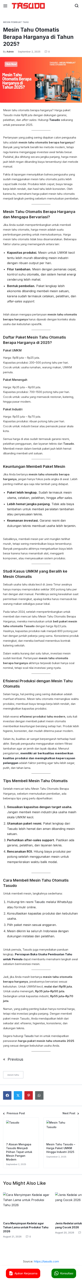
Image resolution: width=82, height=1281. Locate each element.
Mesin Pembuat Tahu (16, 22)
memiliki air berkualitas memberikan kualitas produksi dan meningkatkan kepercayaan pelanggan (39, 758)
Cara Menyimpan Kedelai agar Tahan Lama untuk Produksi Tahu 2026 (25, 1227)
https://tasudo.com (46, 1261)
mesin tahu (13, 1075)
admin (10, 51)
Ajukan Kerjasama (25, 1273)
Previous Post (16, 1113)
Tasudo (40, 902)
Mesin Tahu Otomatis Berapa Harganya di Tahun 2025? (38, 37)
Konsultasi (66, 1273)
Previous (15, 1059)
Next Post (69, 1113)
